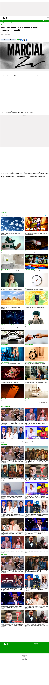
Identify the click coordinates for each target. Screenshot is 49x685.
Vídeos (2, 20)
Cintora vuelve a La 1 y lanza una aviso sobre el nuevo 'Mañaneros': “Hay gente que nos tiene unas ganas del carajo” (36, 441)
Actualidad (2, 22)
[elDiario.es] (4, 645)
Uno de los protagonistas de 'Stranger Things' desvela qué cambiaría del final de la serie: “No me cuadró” (36, 571)
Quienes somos (24, 655)
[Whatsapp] (18, 40)
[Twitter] (24, 40)
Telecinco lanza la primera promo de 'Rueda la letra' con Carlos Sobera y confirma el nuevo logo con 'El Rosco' (11, 497)
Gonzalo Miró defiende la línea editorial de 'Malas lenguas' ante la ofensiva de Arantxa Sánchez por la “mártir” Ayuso (36, 423)
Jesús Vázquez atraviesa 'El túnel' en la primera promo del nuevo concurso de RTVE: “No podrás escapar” (36, 533)
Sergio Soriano (27, 424)
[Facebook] (20, 40)
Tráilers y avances (7, 22)
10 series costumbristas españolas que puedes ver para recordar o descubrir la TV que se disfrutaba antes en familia (12, 423)
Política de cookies (24, 659)
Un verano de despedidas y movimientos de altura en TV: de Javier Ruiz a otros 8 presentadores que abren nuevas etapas (12, 441)
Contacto (24, 656)
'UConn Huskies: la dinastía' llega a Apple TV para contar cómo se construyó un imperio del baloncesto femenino (11, 589)
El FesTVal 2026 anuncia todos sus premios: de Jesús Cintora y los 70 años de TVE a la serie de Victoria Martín (36, 515)
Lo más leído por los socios (5, 406)
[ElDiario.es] (45, 20)
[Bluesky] (22, 40)
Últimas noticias (4, 554)
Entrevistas (13, 22)
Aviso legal (24, 658)
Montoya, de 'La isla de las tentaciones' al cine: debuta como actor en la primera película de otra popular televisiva (12, 533)
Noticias (6, 212)
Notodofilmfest (43, 111)
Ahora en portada (4, 444)
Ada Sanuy (2, 480)
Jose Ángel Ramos (3, 424)
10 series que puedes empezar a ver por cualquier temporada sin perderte (12, 479)
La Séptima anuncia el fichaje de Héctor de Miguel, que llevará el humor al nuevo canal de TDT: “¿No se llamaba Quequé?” (36, 479)
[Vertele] (4, 644)
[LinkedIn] (26, 40)
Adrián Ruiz (26, 442)
